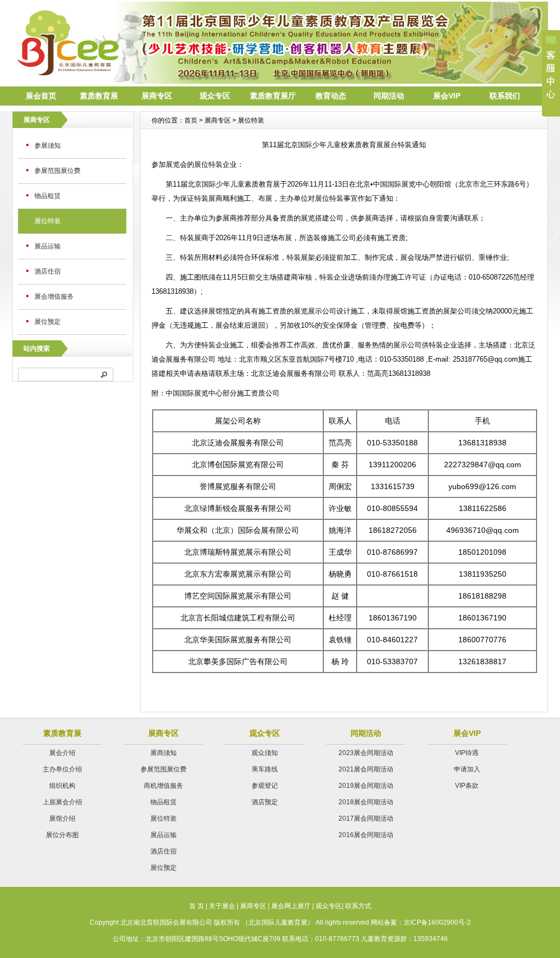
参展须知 (47, 145)
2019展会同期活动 (366, 785)
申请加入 (467, 769)
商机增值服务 (163, 785)
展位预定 (47, 322)
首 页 (196, 906)
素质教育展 (99, 95)
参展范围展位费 (57, 171)
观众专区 (215, 95)
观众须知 (265, 753)
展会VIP (446, 95)
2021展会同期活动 (366, 769)
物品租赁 (47, 196)
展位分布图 (62, 835)
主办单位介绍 (62, 769)
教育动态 (331, 95)
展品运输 (47, 246)
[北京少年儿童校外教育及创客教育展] (280, 81)
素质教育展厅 (273, 95)
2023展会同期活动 (366, 753)
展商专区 (157, 95)
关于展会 (222, 906)
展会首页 (41, 95)
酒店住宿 (47, 271)
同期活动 (389, 95)
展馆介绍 (62, 818)
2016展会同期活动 (366, 835)
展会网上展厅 (291, 906)
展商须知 (163, 753)
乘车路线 (265, 769)
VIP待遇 (467, 753)
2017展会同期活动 (366, 818)
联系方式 (358, 906)
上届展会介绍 (62, 802)
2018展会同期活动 (366, 802)
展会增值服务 (54, 296)
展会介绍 (62, 753)
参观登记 (265, 785)
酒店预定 (265, 802)
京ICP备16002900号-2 (437, 922)
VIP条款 (467, 785)
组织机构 (62, 785)
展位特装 (47, 221)
